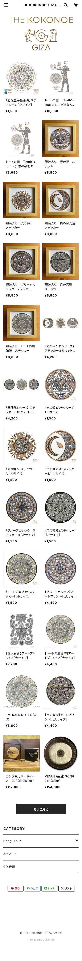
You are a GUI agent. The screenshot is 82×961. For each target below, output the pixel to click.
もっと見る (41, 809)
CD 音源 (9, 866)
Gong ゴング (12, 841)
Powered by (36, 939)
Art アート (10, 854)
